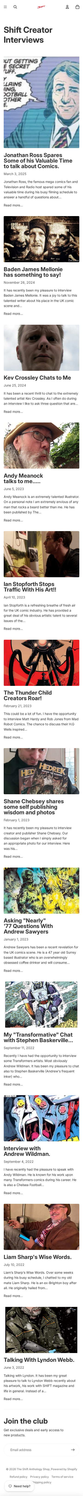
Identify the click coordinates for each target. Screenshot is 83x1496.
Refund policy (18, 1476)
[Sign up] (72, 1449)
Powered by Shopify (64, 1469)
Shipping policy (41, 1482)
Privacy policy (39, 1476)
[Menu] (5, 7)
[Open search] (15, 7)
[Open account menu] (67, 7)
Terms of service (62, 1476)
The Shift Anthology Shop (33, 1469)
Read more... (13, 205)
